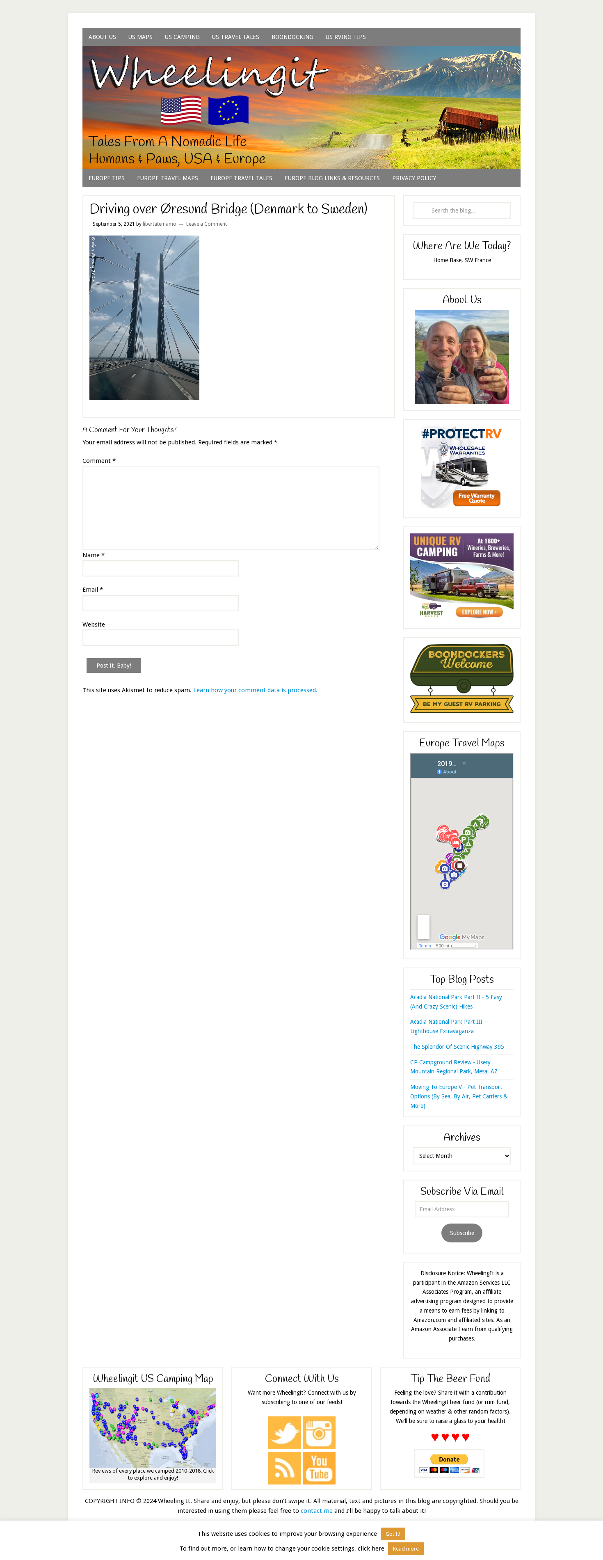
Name (93, 555)
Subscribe (462, 1233)
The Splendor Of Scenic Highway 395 (457, 1046)
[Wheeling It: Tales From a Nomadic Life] (301, 56)
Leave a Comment (206, 224)
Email (92, 589)
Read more (406, 1549)
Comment (99, 460)
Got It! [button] (393, 1534)
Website (93, 624)
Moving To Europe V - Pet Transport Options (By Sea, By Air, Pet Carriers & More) (458, 1096)
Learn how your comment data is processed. (255, 690)
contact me (317, 1510)
